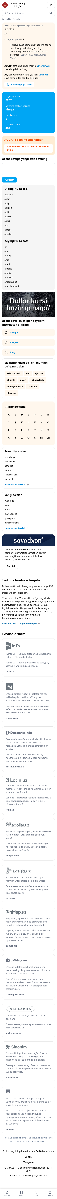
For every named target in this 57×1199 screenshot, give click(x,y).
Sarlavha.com (22, 614)
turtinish (9, 479)
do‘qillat (9, 465)
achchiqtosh (13, 373)
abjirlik (11, 379)
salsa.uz (17, 1137)
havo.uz (43, 1141)
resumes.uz (33, 1141)
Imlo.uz (47, 611)
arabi (7, 264)
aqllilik (7, 216)
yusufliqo (9, 500)
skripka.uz (26, 1137)
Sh (41, 437)
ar (5, 246)
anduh (8, 509)
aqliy (6, 203)
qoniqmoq (10, 518)
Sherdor (32, 386)
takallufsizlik (11, 474)
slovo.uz (36, 1137)
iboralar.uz (22, 1141)
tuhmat (8, 470)
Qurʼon (39, 373)
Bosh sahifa (6, 19)
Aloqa (28, 1156)
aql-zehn (8, 194)
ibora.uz (8, 1137)
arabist (8, 268)
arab (6, 259)
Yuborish (9, 179)
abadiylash (38, 379)
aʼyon (23, 379)
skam (7, 505)
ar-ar (7, 251)
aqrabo (8, 234)
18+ (45, 1175)
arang (7, 255)
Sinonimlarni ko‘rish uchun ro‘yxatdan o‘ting (28, 148)
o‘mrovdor (10, 461)
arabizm (8, 277)
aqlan (7, 198)
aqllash (8, 207)
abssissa (11, 393)
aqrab (7, 229)
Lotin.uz (43, 74)
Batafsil (11, 566)
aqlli (6, 212)
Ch (48, 437)
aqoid (7, 225)
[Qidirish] (51, 13)
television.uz (47, 1137)
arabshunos (10, 281)
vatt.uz (13, 1141)
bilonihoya (10, 457)
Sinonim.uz (43, 65)
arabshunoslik (11, 286)
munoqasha (11, 513)
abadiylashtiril (15, 386)
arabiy (7, 273)
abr (28, 373)
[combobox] (28, 13)
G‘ (35, 437)
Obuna (13, 1175)
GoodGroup (27, 1175)
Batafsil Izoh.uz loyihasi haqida (19, 623)
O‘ (28, 437)
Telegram (28, 1162)
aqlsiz (7, 220)
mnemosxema (12, 522)
